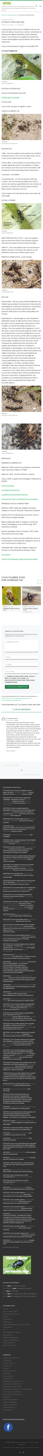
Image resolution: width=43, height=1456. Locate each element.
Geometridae (7, 812)
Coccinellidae (9, 1045)
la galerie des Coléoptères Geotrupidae (19, 1234)
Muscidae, (28, 1025)
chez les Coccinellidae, (20, 948)
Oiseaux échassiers (10, 1399)
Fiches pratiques (9, 1371)
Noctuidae (6, 815)
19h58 (16, 720)
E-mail (9, 664)
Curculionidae (7, 1043)
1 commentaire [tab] (21, 709)
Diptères (6, 1368)
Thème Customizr (34, 1447)
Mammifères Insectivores (12, 1386)
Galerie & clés (7, 1322)
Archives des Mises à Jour (11, 1314)
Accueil (4, 15)
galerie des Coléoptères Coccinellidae (15, 889)
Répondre (11, 751)
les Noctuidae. (23, 1009)
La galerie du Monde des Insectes (15, 495)
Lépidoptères (7, 1379)
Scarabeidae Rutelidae (20, 792)
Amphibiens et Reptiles (11, 1358)
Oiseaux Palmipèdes (10, 1402)
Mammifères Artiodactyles (13, 1381)
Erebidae (15, 814)
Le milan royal (14, 1291)
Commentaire (12, 642)
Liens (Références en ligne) (11, 1332)
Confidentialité (7, 1319)
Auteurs (5, 1317)
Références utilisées (9, 1345)
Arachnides (7, 1360)
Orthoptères (7, 1410)
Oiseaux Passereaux (10, 1405)
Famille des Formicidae (10, 97)
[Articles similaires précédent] (35, 582)
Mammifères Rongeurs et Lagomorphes (17, 1389)
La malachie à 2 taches (18, 1286)
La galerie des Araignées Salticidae (21, 1214)
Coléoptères (7, 1366)
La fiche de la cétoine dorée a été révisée (23, 1107)
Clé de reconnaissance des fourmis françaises (20, 559)
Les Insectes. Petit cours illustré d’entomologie (20, 499)
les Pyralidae (31, 1008)
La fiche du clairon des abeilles (19, 1157)
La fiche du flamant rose (18, 1152)
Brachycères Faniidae (20, 909)
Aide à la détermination (10, 1311)
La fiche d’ (19, 1240)
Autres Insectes (9, 1363)
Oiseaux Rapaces (9, 1407)
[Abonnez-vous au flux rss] (20, 1452)
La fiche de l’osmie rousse (18, 1187)
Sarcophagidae (28, 1027)
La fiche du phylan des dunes (20, 835)
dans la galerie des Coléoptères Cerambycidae (18, 1193)
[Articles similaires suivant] (39, 582)
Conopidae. (25, 1029)
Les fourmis (6, 554)
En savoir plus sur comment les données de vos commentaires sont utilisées (20, 698)
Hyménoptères (12, 15)
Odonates (6, 1397)
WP (13, 1447)
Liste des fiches (7, 1335)
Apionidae (18, 794)
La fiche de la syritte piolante (19, 1138)
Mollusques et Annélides (12, 1392)
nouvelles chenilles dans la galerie (25, 826)
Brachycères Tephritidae (16, 907)
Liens (4, 1330)
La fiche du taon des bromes (19, 1133)
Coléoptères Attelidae (24, 866)
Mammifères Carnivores (12, 1384)
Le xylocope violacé (30, 608)
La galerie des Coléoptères (19, 962)
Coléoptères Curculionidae (21, 930)
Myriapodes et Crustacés (12, 1394)
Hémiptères (7, 1373)
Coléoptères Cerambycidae (23, 882)
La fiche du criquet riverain (19, 1089)
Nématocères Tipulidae (10, 903)
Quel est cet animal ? (19, 1442)
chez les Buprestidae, (29, 946)
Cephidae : (25, 843)
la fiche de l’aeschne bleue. (23, 1177)
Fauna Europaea (8, 486)
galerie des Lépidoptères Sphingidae (19, 936)
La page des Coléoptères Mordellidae (22, 985)
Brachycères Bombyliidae (11, 905)
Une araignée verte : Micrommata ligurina (23, 1294)
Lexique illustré (7, 1327)
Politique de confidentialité (11, 1340)
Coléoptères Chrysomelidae (14, 926)
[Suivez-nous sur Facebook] (23, 1452)
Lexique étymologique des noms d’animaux (16, 1324)
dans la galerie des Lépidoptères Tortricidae (18, 1207)
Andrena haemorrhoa (11, 608)
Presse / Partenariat (9, 1343)
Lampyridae (6, 1046)
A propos (5, 1309)
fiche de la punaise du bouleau (21, 1170)
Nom (8, 657)
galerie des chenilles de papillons (16, 859)
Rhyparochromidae (20, 1055)
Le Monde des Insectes (11, 490)
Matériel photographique (10, 1337)
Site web (10, 671)
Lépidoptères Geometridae (14, 1034)
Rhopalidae (25, 1053)
